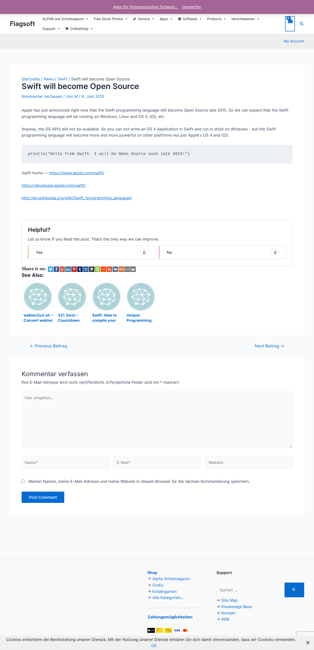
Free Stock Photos (108, 19)
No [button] (221, 252)
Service (144, 19)
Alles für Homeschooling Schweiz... (145, 6)
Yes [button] (90, 252)
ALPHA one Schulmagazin (63, 19)
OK (154, 645)
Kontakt (228, 613)
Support (48, 28)
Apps (164, 19)
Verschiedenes (243, 19)
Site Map (229, 600)
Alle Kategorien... (167, 597)
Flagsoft (22, 23)
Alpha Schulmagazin (171, 578)
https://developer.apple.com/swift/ (54, 185)
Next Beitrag (269, 346)
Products (214, 19)
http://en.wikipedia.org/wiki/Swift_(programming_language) (77, 197)
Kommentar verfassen (42, 96)
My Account (294, 41)
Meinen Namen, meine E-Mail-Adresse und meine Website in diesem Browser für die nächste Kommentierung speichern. (139, 481)
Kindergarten (164, 591)
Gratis (157, 585)
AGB (225, 619)
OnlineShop (79, 28)
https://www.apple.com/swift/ (76, 172)
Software (190, 19)
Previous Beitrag (48, 346)
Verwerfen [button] (191, 6)
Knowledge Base (236, 606)
